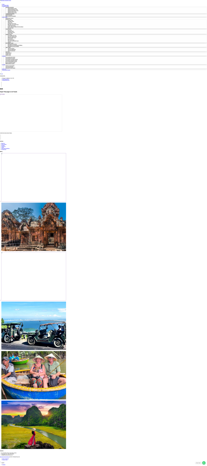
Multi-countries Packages (11, 16)
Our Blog (3, 145)
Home (3, 4)
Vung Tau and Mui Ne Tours (13, 40)
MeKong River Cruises (10, 63)
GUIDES (3, 64)
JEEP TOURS (8, 47)
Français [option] (3, 464)
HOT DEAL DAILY (5, 5)
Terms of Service (5, 458)
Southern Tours (9, 34)
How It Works (3, 144)
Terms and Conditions (5, 148)
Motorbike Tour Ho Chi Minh (13, 46)
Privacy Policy (5, 459)
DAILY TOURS (4, 17)
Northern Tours (9, 19)
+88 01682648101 (5, 79)
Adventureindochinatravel (4, 456)
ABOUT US (4, 69)
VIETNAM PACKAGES (10, 7)
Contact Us (3, 146)
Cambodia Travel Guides (10, 67)
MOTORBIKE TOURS (9, 43)
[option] (104, 464)
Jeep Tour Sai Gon (11, 50)
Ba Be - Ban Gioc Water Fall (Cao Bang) (15, 26)
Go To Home (2, 94)
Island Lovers (8, 55)
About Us (3, 143)
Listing (2, 147)
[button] (203, 462)
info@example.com (5, 80)
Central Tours (8, 29)
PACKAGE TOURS (5, 6)
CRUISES (4, 56)
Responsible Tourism (6, 70)
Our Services (3, 149)
